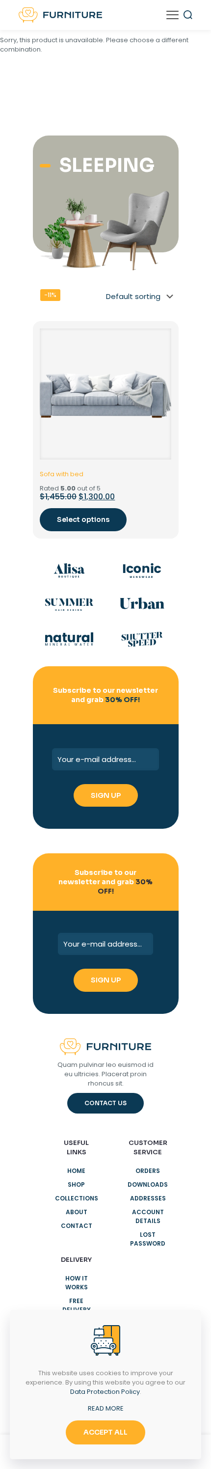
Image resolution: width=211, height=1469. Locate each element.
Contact (76, 1226)
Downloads (148, 1184)
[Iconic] (142, 570)
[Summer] (69, 605)
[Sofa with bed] (105, 394)
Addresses (148, 1198)
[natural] (69, 639)
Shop (76, 1184)
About (76, 1212)
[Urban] (142, 605)
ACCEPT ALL (105, 1432)
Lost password (147, 1239)
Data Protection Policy (105, 1391)
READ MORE (106, 1408)
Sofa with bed (61, 474)
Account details (148, 1216)
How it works (76, 1282)
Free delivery (76, 1305)
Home (76, 1171)
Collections (76, 1198)
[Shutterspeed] (142, 639)
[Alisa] (69, 570)
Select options (83, 519)
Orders (147, 1171)
